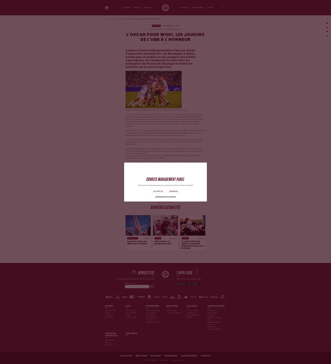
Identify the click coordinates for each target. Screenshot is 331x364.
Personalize (173, 191)
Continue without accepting (165, 197)
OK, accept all (158, 191)
